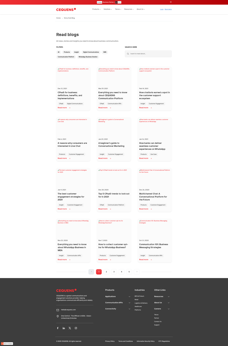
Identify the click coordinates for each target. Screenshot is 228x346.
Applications (110, 297)
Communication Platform (66, 57)
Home (58, 18)
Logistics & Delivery (141, 303)
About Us (158, 303)
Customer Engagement (156, 103)
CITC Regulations (164, 341)
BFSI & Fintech (139, 296)
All (58, 52)
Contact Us (157, 321)
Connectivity (110, 309)
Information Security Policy (146, 341)
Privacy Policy (110, 341)
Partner (156, 318)
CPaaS (61, 103)
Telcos (156, 315)
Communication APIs (114, 103)
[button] (137, 271)
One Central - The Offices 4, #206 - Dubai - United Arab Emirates (76, 317)
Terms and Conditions (125, 341)
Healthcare (138, 306)
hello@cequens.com (68, 310)
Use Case (154, 154)
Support (156, 325)
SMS (104, 52)
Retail (136, 299)
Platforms (138, 310)
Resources (158, 297)
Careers (157, 309)
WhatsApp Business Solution (88, 57)
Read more (62, 108)
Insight (76, 52)
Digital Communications (91, 52)
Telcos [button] (117, 9)
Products (67, 52)
